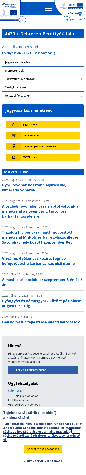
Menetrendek (14, 70)
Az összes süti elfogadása (43, 449)
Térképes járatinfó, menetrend (40, 146)
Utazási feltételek (17, 95)
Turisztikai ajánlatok (20, 79)
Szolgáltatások (15, 87)
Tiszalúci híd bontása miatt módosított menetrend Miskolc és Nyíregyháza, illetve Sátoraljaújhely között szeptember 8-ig (40, 237)
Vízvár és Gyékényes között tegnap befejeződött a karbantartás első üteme (38, 261)
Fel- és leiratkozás (31, 370)
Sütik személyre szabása (44, 461)
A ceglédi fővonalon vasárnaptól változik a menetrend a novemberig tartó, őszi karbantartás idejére (40, 211)
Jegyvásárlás (30, 124)
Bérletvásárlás (31, 135)
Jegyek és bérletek (17, 62)
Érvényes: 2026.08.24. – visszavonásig (28, 53)
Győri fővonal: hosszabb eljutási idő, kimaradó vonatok (34, 187)
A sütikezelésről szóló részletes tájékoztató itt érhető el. (41, 435)
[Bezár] (22, 19)
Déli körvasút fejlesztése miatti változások (41, 322)
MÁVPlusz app (30, 157)
